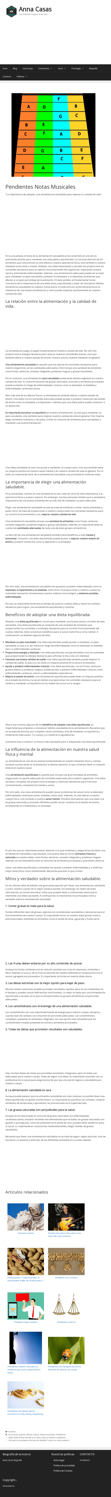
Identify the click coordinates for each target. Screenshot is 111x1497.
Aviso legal (58, 1460)
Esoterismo (43, 68)
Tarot (60, 68)
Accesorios (13, 1434)
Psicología (76, 68)
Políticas (20, 76)
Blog (15, 68)
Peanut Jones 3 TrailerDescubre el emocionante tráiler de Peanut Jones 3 (25, 1279)
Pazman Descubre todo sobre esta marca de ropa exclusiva (64, 1234)
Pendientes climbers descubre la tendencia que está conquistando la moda (23, 1369)
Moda (29, 1434)
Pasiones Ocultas (26, 1233)
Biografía (93, 68)
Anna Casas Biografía (12, 1460)
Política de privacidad (64, 1465)
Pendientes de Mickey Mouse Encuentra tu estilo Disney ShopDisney (25, 1412)
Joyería (22, 1434)
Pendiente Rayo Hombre (25, 1322)
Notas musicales (47, 1434)
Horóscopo (27, 68)
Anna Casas (35, 9)
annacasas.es (8, 1485)
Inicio (5, 68)
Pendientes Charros (66, 1322)
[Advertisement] (55, 43)
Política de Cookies (62, 1470)
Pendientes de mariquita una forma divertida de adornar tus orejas (64, 1368)
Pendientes (61, 1434)
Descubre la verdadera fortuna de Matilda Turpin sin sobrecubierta (38, 1440)
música (36, 1434)
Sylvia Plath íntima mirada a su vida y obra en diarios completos (37, 1437)
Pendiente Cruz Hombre (66, 1277)
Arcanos (12, 1431)
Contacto (7, 76)
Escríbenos (85, 1460)
